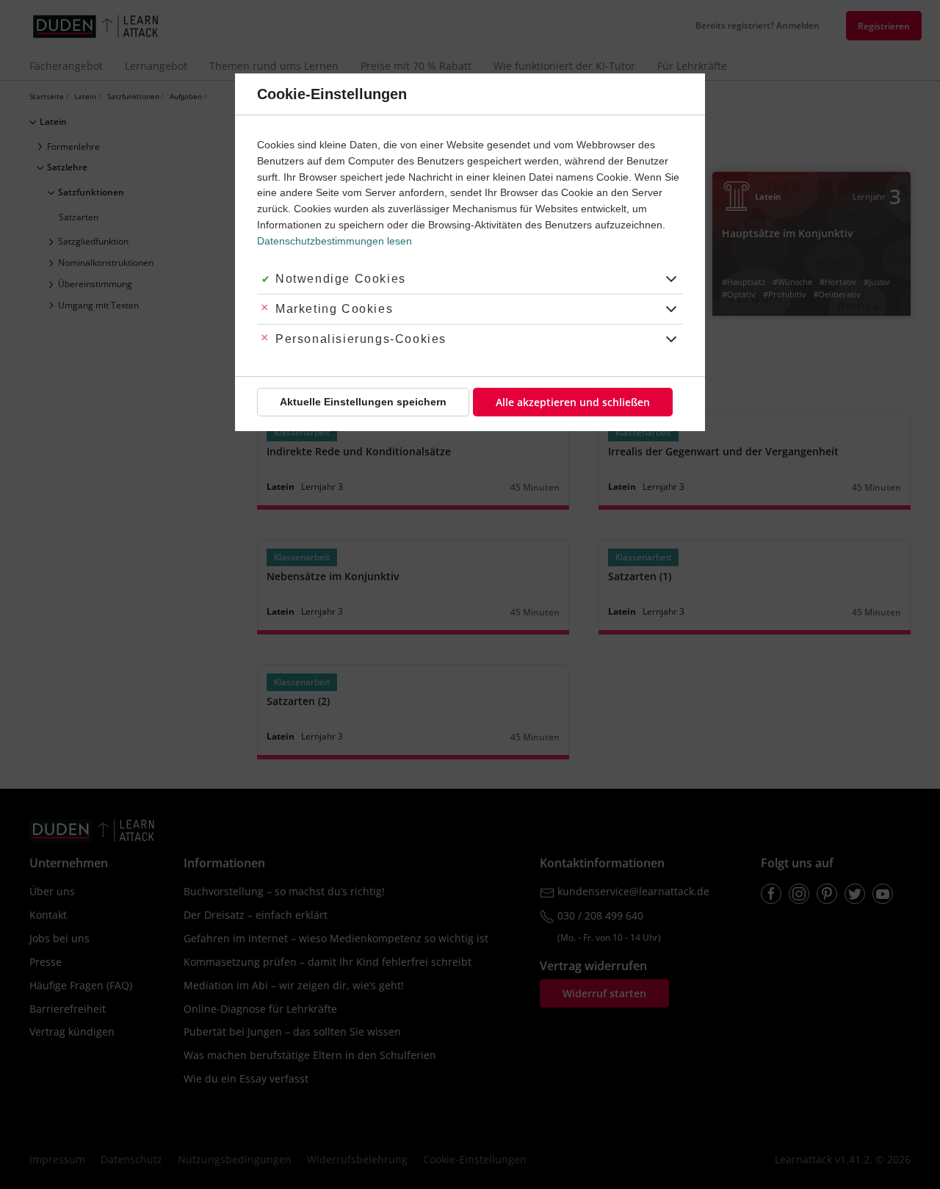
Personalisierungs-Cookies (360, 339)
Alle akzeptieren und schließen (573, 402)
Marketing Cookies (334, 309)
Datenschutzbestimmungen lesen (334, 241)
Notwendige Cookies (340, 278)
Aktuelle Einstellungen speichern (363, 402)
